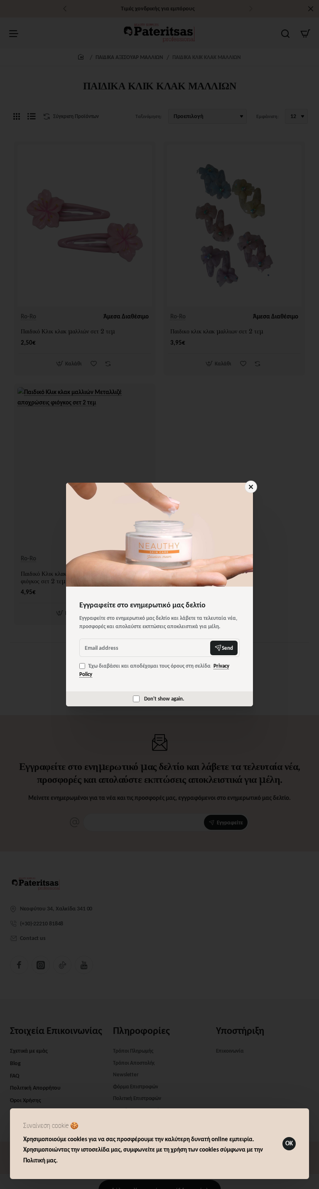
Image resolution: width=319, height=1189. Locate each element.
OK (289, 1143)
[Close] (251, 487)
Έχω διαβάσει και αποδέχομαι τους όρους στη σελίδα (154, 670)
